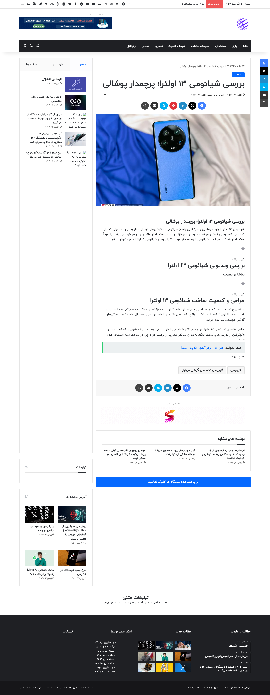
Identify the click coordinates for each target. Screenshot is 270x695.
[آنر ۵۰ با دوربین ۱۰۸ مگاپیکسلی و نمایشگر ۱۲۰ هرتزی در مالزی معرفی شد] (75, 139)
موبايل (145, 46)
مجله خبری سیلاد (105, 667)
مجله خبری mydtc (105, 663)
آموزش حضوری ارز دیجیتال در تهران (123, 603)
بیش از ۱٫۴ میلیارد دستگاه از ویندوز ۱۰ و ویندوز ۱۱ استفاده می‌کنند (44, 119)
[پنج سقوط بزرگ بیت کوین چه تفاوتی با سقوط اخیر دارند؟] (75, 299)
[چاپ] (145, 106)
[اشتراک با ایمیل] (154, 106)
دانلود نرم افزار (173, 403)
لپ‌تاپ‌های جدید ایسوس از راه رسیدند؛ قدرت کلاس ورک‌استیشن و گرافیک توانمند (223, 454)
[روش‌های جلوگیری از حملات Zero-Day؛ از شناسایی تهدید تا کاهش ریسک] (72, 514)
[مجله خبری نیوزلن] (243, 24)
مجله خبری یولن (105, 651)
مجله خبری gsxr (105, 659)
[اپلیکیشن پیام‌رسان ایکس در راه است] (39, 514)
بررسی (234, 370)
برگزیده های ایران (105, 647)
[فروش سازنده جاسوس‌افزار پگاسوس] (75, 102)
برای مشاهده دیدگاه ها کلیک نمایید (173, 482)
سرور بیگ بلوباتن (48, 688)
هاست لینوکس (95, 14)
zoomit (231, 66)
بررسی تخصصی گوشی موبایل (201, 370)
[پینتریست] (173, 106)
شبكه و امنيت (176, 46)
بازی (234, 46)
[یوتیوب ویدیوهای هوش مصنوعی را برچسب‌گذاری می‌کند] (164, 667)
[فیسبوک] (202, 106)
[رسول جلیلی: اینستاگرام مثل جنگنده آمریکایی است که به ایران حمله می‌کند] (146, 656)
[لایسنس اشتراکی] (75, 84)
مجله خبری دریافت (105, 671)
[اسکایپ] (164, 106)
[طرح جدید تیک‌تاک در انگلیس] (72, 558)
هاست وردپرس (28, 688)
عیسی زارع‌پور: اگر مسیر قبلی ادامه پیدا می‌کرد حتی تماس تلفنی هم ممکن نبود (125, 454)
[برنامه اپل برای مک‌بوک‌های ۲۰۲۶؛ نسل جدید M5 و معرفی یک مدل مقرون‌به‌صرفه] (146, 667)
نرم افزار (131, 46)
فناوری (159, 46)
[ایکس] (192, 106)
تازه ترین (57, 65)
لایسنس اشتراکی (52, 79)
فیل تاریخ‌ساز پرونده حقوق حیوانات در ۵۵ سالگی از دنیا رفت (174, 452)
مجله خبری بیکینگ (105, 642)
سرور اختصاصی (68, 688)
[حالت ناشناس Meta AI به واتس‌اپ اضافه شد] (39, 558)
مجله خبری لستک (105, 655)
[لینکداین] (183, 106)
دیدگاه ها (32, 65)
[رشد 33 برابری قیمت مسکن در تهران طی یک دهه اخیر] (183, 645)
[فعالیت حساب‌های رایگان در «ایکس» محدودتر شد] (183, 667)
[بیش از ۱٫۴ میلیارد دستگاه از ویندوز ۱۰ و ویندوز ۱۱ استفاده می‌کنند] (75, 121)
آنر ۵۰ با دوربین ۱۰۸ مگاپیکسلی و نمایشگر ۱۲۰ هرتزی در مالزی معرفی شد (46, 138)
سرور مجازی (219, 688)
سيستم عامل (201, 46)
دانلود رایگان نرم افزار (156, 603)
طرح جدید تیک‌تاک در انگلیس (188, 4)
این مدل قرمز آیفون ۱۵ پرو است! (202, 348)
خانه (245, 46)
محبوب (81, 65)
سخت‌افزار (220, 46)
